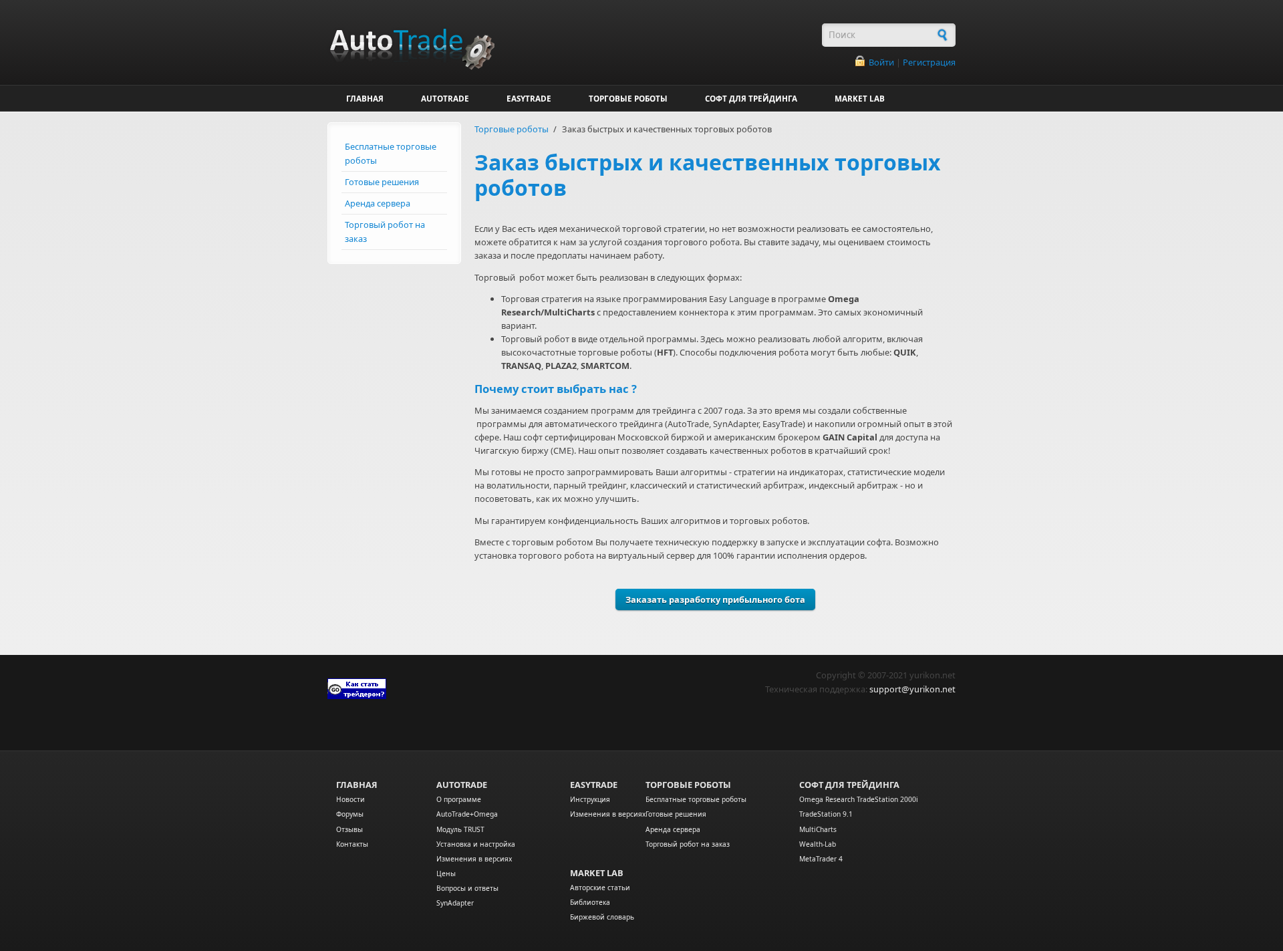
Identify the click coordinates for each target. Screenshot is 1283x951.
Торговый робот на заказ (385, 232)
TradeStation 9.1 (826, 814)
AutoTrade (461, 785)
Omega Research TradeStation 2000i (858, 799)
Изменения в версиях (474, 858)
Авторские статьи (600, 887)
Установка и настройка (475, 844)
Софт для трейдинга (849, 785)
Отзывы (349, 829)
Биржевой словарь (602, 917)
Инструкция (590, 799)
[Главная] (568, 41)
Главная (357, 785)
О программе (458, 799)
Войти (881, 62)
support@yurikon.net (912, 689)
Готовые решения (382, 182)
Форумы (350, 814)
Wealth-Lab (817, 844)
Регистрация (929, 62)
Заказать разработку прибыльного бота (715, 599)
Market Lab (596, 873)
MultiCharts (818, 829)
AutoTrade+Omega (467, 814)
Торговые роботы (511, 129)
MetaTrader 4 (821, 858)
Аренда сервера (377, 203)
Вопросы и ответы (467, 888)
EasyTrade (593, 785)
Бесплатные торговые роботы (390, 153)
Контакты (352, 844)
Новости (350, 799)
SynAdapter (455, 903)
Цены (446, 873)
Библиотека (590, 902)
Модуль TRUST (460, 829)
